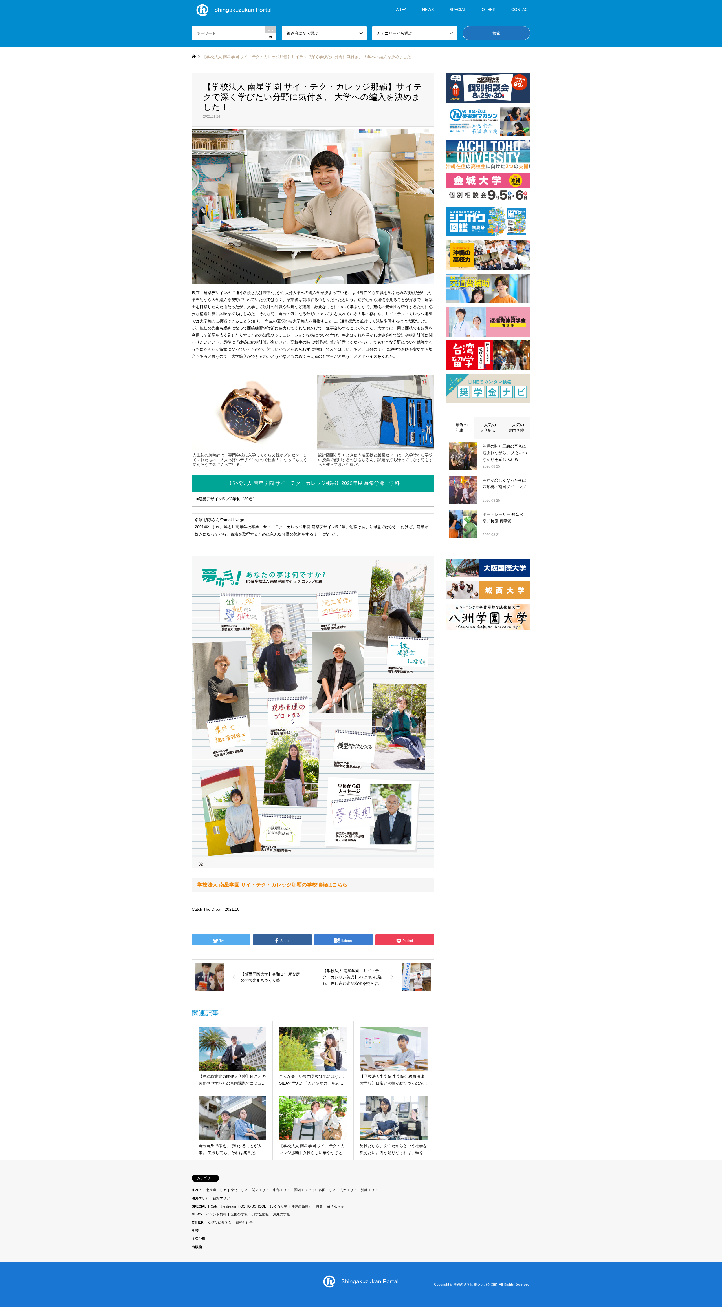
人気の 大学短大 (490, 428)
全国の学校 (239, 1214)
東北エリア (239, 1190)
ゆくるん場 (278, 1206)
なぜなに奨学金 (220, 1222)
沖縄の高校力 (301, 1206)
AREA (401, 9)
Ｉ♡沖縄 (198, 1239)
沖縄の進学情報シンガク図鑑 (475, 1284)
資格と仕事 (244, 1222)
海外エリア (200, 1198)
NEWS (428, 9)
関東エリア (260, 1190)
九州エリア (348, 1190)
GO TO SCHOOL (253, 1206)
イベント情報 (216, 1214)
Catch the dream (223, 1206)
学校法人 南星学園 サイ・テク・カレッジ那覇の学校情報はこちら (272, 885)
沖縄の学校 (281, 1214)
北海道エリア (216, 1190)
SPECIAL (458, 9)
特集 (319, 1206)
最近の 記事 (462, 428)
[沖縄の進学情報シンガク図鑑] (234, 9)
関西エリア (302, 1190)
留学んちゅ (335, 1206)
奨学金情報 (260, 1214)
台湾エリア (221, 1198)
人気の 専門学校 (518, 428)
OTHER (198, 1222)
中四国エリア (325, 1190)
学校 (195, 1231)
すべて (197, 1190)
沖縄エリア (369, 1190)
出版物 (197, 1247)
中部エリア (281, 1190)
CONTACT (520, 9)
